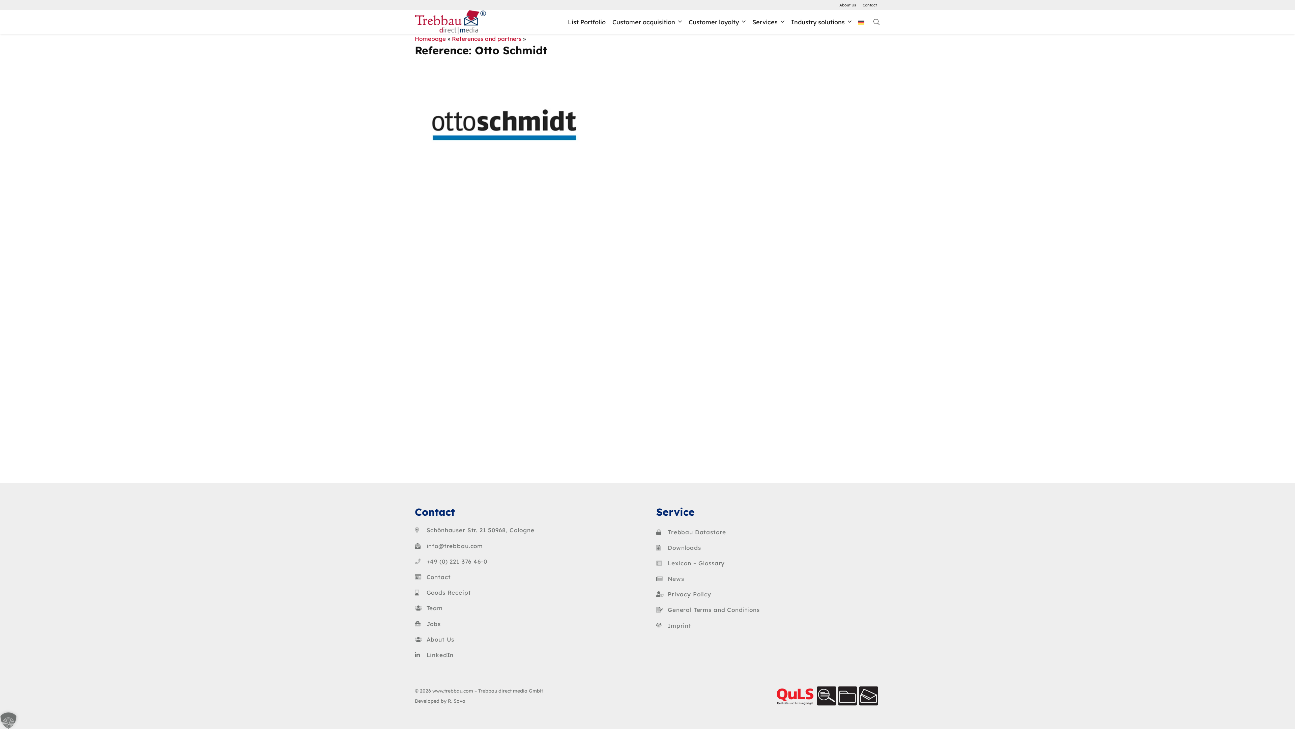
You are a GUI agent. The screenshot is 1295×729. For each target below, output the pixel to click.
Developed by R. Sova (440, 701)
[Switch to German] (862, 22)
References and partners (486, 38)
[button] (680, 22)
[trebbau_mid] (450, 22)
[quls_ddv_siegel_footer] (827, 696)
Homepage (430, 38)
